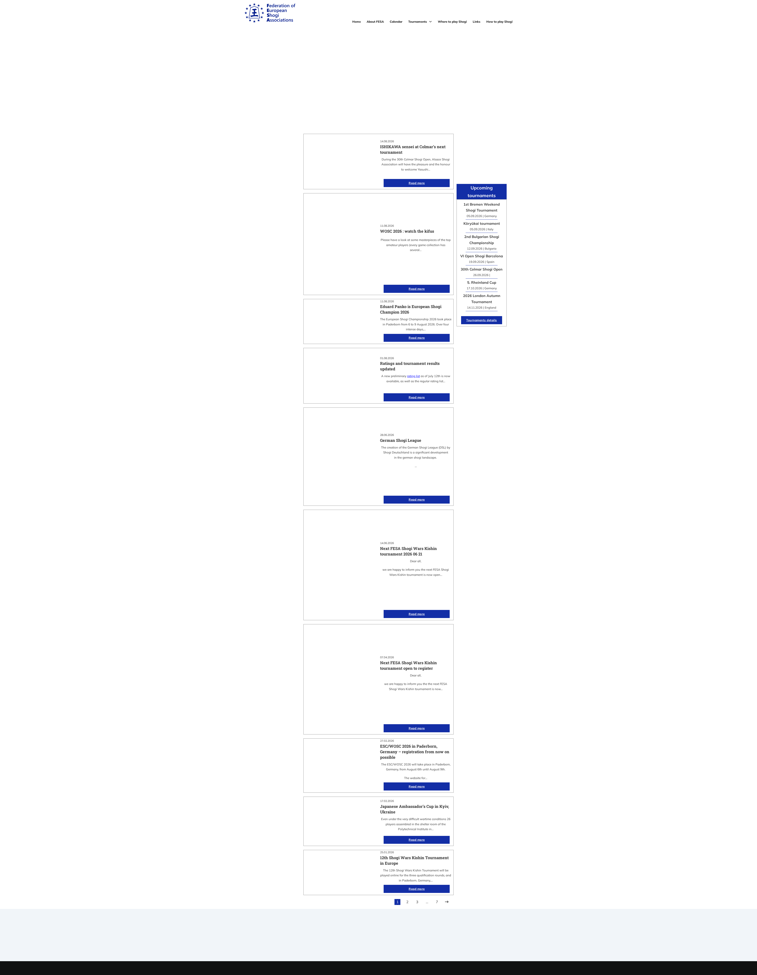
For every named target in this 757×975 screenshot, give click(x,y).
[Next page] (447, 902)
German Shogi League (400, 440)
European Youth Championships (452, 946)
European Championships (452, 941)
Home (356, 21)
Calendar (396, 21)
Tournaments (417, 21)
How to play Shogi (499, 21)
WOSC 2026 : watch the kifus (407, 231)
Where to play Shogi (452, 21)
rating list (413, 376)
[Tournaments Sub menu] (430, 21)
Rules (378, 946)
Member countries (378, 941)
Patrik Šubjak (392, 968)
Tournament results (452, 936)
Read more (417, 183)
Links (476, 21)
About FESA (375, 21)
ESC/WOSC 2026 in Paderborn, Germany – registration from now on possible (414, 752)
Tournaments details (481, 320)
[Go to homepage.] (269, 13)
